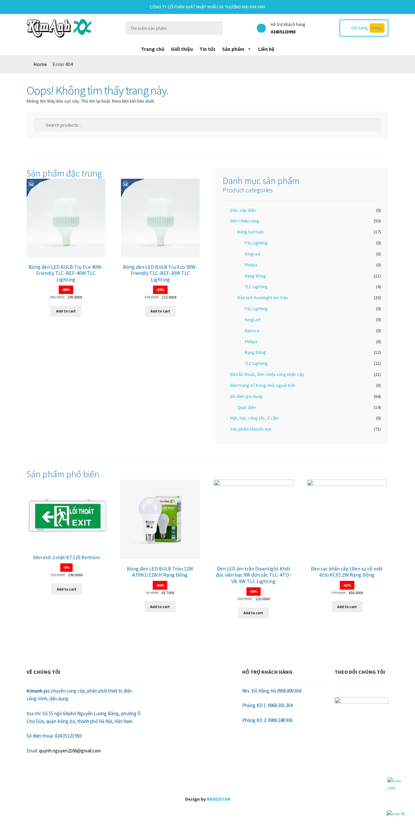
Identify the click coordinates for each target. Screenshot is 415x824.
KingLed (252, 254)
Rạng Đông (255, 276)
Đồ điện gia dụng (246, 396)
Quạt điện (246, 407)
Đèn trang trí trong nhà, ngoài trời (262, 385)
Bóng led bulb (250, 232)
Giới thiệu (182, 49)
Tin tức (207, 49)
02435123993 (283, 32)
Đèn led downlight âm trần (262, 297)
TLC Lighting (256, 286)
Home (40, 64)
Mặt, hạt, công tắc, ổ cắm (254, 418)
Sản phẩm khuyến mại (250, 429)
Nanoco (252, 330)
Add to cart (66, 311)
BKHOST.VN (218, 799)
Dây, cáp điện (243, 210)
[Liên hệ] (207, 816)
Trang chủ (152, 49)
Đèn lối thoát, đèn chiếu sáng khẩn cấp (267, 374)
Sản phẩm (233, 49)
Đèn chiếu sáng (244, 221)
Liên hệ (266, 49)
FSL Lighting (256, 243)
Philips (251, 265)
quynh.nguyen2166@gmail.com (70, 751)
